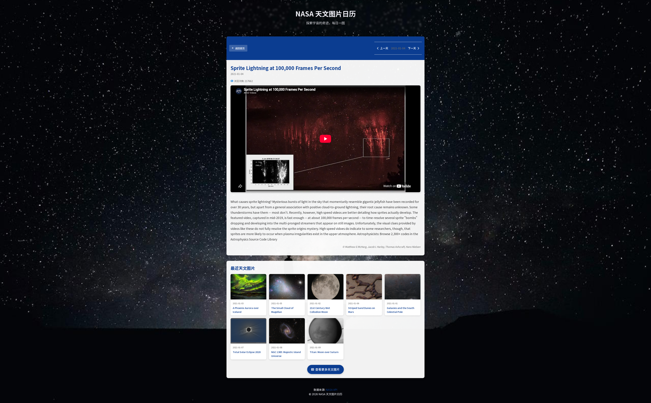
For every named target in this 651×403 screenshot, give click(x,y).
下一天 (412, 48)
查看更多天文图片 (327, 369)
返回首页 (240, 48)
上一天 (384, 48)
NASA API (331, 390)
